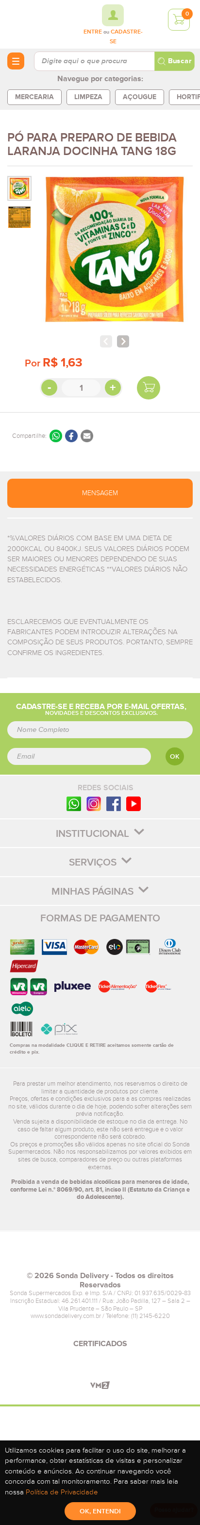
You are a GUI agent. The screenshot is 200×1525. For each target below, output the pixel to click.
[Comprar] (148, 387)
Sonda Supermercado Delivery (34, 24)
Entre (92, 32)
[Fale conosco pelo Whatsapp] (74, 803)
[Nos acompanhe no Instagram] (93, 803)
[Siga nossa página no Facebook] (113, 803)
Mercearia (34, 97)
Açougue (139, 97)
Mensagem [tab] (100, 493)
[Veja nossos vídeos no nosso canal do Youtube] (133, 803)
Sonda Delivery (100, 1255)
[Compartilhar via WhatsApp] (56, 436)
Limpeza (88, 97)
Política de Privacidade (62, 1492)
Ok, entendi (100, 1511)
